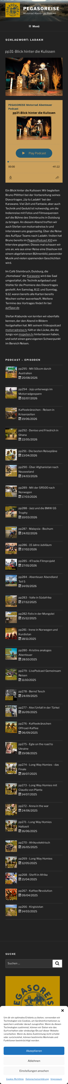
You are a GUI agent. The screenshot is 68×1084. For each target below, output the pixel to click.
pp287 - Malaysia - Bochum (35, 528)
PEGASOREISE (41, 8)
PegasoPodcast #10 (39, 240)
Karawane (33, 276)
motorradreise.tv (16, 330)
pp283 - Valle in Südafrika (34, 597)
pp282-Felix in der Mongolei (36, 613)
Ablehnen (34, 1061)
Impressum (56, 1079)
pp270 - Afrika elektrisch (34, 842)
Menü (35, 26)
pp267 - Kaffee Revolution (35, 890)
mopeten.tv (26, 334)
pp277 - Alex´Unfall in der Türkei (38, 707)
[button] (62, 1010)
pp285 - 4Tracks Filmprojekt (36, 561)
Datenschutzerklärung (37, 1079)
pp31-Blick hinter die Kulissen (30, 51)
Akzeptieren (34, 1051)
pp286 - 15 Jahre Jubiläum (35, 545)
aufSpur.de (12, 307)
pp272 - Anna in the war (33, 806)
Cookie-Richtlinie (15, 1079)
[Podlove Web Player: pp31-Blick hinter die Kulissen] (34, 141)
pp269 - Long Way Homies (35, 858)
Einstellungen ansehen (34, 1071)
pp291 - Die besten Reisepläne (37, 451)
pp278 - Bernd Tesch (31, 691)
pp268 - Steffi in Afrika (33, 874)
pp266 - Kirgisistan (30, 906)
